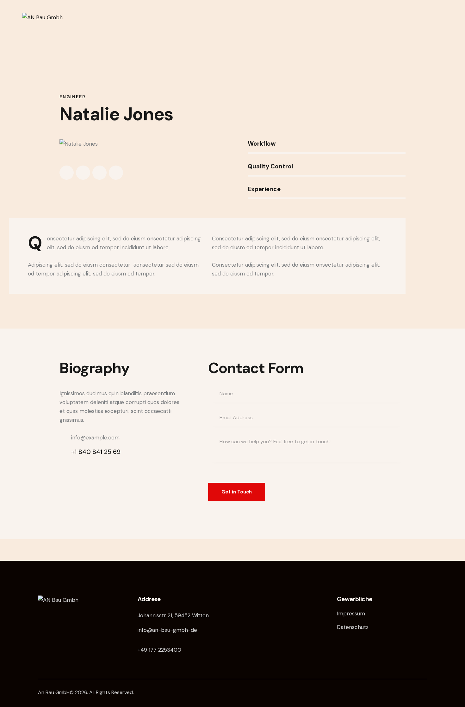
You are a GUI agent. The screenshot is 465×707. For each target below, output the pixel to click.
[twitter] (83, 173)
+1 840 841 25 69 (96, 452)
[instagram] (116, 173)
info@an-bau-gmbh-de (167, 629)
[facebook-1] (66, 173)
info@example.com (95, 437)
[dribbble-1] (99, 173)
